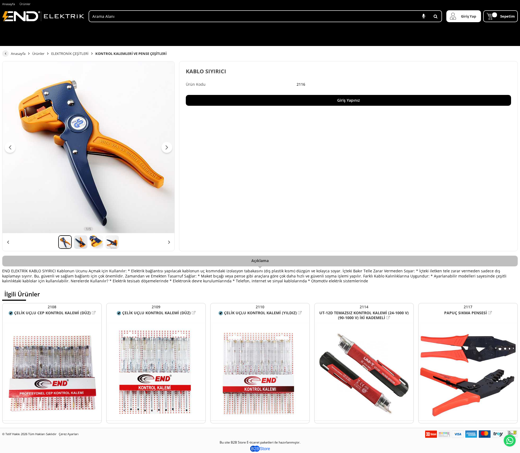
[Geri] (5, 53)
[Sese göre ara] (424, 16)
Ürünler (25, 4)
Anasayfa (8, 4)
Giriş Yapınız (348, 100)
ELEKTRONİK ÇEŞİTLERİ (70, 53)
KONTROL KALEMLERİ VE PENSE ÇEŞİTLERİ (131, 53)
